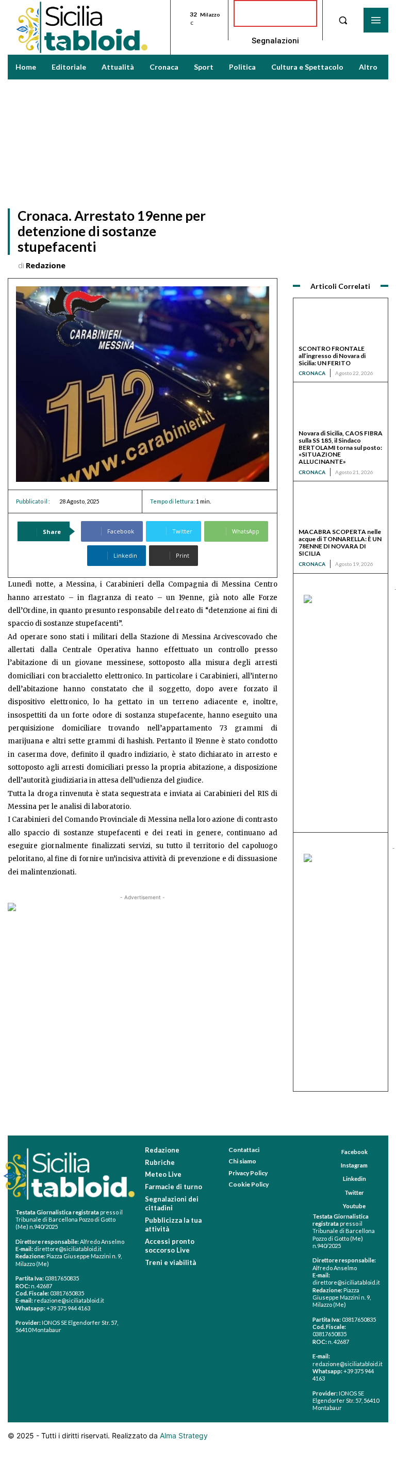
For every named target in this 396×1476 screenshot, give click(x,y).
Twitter (354, 1192)
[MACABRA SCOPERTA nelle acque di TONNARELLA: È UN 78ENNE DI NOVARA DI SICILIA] (341, 507)
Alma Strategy (184, 1435)
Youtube (354, 1206)
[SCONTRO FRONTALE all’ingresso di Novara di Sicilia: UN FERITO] (341, 324)
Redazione (45, 265)
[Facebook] (331, 1152)
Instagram (354, 1165)
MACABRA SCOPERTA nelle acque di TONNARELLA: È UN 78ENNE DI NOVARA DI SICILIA (340, 542)
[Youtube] (333, 1205)
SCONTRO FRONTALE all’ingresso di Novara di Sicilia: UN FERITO (332, 356)
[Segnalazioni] (275, 13)
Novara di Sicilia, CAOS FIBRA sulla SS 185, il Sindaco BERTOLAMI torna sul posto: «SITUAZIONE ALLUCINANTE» (341, 447)
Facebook (354, 1151)
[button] (343, 20)
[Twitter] (334, 1192)
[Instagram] (331, 1165)
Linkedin (354, 1178)
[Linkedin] (333, 1179)
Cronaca (312, 373)
